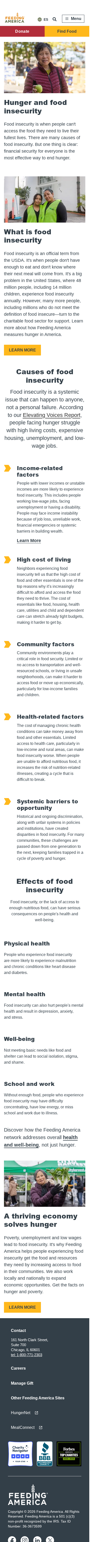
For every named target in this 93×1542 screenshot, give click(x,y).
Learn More (29, 540)
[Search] (55, 19)
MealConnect (22, 1427)
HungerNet (20, 1413)
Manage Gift (22, 1383)
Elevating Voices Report (51, 415)
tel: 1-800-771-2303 (26, 1355)
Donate (22, 31)
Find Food (67, 31)
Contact (18, 1330)
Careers (18, 1368)
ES (46, 19)
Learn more (22, 350)
